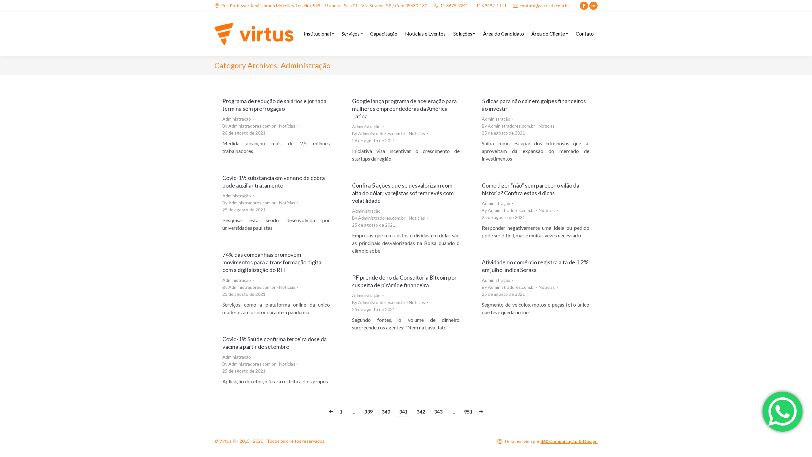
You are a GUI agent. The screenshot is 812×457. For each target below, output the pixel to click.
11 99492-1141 (491, 5)
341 (403, 411)
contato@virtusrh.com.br (544, 5)
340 (386, 411)
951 (468, 411)
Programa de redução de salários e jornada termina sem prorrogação (274, 104)
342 (420, 411)
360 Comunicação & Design (569, 441)
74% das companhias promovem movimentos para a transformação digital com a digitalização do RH (272, 262)
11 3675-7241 (454, 5)
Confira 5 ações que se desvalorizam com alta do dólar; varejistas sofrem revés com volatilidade (403, 193)
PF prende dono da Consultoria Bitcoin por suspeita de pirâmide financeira (404, 281)
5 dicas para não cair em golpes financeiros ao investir (534, 104)
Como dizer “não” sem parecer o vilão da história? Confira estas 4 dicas (530, 189)
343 (438, 411)
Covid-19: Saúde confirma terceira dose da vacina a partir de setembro (274, 342)
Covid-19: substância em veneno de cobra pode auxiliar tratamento (273, 181)
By (258, 126)
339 (368, 411)
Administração (236, 119)
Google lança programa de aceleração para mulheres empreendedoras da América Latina (404, 108)
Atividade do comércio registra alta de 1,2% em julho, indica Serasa (535, 266)
